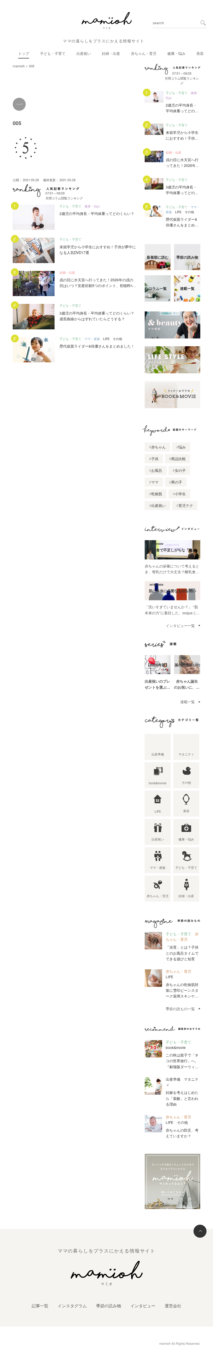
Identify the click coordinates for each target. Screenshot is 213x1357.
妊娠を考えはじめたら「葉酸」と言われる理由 (182, 1098)
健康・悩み (176, 53)
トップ (23, 53)
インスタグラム (72, 1306)
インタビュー (142, 1306)
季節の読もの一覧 (180, 1008)
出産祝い (83, 53)
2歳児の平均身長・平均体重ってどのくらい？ (96, 213)
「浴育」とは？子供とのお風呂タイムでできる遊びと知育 (182, 952)
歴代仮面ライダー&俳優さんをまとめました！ (97, 346)
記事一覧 (40, 1306)
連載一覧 (187, 701)
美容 (200, 53)
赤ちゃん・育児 (143, 53)
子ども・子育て (52, 53)
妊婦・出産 (111, 53)
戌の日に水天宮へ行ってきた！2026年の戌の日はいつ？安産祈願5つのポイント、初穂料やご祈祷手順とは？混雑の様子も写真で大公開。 (97, 285)
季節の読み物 (108, 1306)
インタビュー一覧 (180, 625)
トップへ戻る (200, 1231)
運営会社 (173, 1306)
